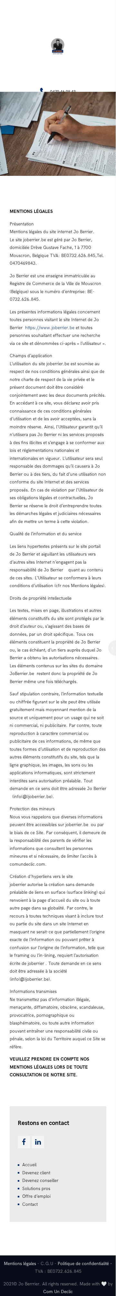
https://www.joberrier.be (49, 327)
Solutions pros (36, 1188)
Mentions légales (20, 1263)
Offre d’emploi (36, 1196)
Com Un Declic (58, 1291)
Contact (30, 1204)
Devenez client (36, 1173)
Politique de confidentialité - (85, 1263)
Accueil (29, 1164)
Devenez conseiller (40, 1180)
